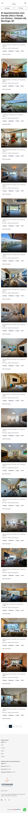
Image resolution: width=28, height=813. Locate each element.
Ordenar (8, 8)
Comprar (3, 747)
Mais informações (6, 54)
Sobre (2, 753)
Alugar (2, 750)
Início (2, 745)
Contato (3, 756)
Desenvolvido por (10, 809)
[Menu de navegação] (2, 3)
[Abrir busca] (25, 3)
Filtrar (21, 8)
